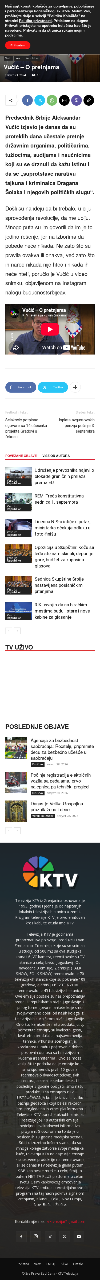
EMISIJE (51, 1264)
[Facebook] (27, 100)
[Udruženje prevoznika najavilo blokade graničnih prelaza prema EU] (18, 476)
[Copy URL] (88, 100)
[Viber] (76, 100)
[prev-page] (8, 631)
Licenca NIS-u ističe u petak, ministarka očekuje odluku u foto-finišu (62, 528)
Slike (64, 1264)
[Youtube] (79, 1236)
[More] (75, 387)
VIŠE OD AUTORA (56, 455)
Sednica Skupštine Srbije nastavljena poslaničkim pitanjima (59, 585)
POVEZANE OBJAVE (21, 455)
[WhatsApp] (52, 100)
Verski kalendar (42, 816)
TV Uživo (19, 646)
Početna (23, 1264)
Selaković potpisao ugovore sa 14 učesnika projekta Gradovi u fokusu (26, 428)
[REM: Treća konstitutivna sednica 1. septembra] (18, 502)
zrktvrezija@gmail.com (65, 1221)
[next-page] (17, 631)
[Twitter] (39, 100)
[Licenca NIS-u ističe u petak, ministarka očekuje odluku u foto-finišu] (18, 528)
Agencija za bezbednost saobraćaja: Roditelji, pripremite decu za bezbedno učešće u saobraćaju (62, 749)
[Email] (64, 100)
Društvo (37, 764)
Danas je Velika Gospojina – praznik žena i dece (59, 806)
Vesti (8, 58)
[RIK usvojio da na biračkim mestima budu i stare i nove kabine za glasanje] (18, 611)
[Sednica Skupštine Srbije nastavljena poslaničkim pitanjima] (18, 585)
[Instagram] (35, 1236)
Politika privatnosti (35, 20)
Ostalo (78, 1264)
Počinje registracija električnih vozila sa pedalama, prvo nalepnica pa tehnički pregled (61, 780)
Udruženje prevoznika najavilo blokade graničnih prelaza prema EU (64, 476)
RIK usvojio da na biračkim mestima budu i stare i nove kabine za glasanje (62, 611)
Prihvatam (17, 45)
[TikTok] (50, 1236)
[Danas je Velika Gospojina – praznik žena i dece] (16, 811)
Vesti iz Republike (27, 58)
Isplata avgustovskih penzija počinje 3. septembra (77, 426)
